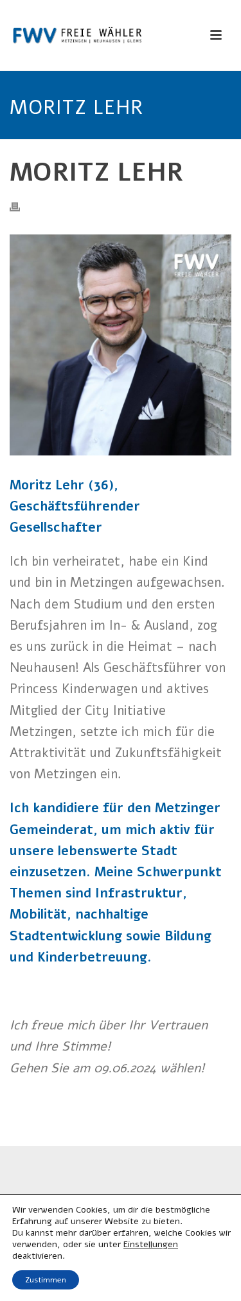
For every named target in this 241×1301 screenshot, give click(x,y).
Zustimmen (45, 1280)
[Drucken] (21, 206)
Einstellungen (150, 1244)
